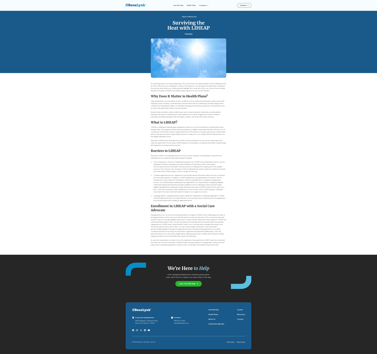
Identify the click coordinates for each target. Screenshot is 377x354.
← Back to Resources (188, 17)
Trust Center (230, 342)
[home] (136, 5)
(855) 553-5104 (179, 321)
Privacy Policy (241, 342)
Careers (240, 310)
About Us (211, 319)
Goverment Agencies (216, 324)
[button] (203, 5)
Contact (240, 319)
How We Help (178, 5)
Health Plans (191, 5)
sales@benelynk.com (181, 323)
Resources (241, 314)
